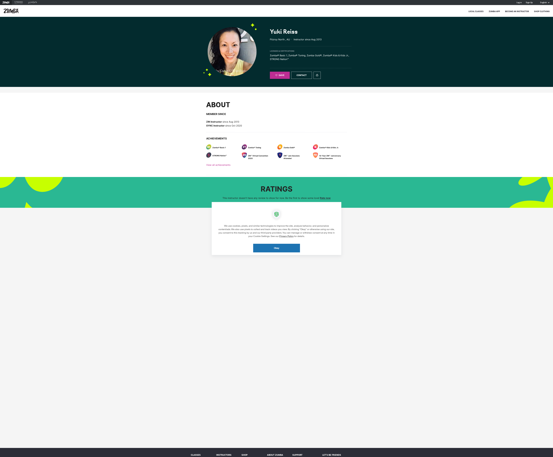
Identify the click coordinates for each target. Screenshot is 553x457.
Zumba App (494, 11)
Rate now (325, 198)
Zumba (6, 2)
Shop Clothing (542, 11)
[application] (276, 228)
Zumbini (32, 2)
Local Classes (476, 11)
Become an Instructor (517, 11)
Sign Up (529, 3)
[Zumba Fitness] (11, 10)
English (543, 3)
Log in (519, 3)
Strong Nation (18, 2)
